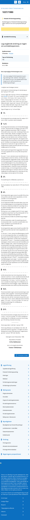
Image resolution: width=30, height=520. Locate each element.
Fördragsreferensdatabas (9, 449)
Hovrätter (5, 397)
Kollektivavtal (6, 435)
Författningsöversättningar (10, 382)
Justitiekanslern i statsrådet (10, 428)
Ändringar (5, 375)
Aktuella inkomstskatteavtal (10, 446)
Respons (3, 505)
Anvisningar (4, 498)
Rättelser (5, 379)
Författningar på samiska (9, 385)
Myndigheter (7, 421)
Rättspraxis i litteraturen (9, 417)
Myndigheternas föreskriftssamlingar (13, 425)
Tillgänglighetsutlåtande (7, 508)
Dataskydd (4, 515)
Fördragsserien (7, 443)
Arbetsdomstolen (7, 410)
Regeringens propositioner (12, 454)
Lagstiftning (7, 365)
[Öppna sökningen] (15, 2)
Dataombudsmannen (8, 431)
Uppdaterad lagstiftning (9, 368)
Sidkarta (3, 511)
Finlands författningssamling (13, 8)
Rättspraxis (7, 390)
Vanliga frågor (5, 501)
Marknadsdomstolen (8, 407)
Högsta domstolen (7, 393)
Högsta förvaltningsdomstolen (11, 400)
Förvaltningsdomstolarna (9, 403)
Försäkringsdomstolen (9, 413)
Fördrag (5, 439)
